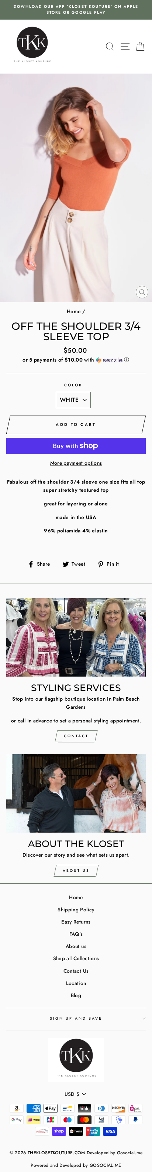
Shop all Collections (76, 958)
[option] (76, 10)
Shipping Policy (76, 909)
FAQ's (76, 934)
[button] (76, 359)
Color (73, 385)
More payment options (76, 463)
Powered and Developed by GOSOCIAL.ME (76, 1165)
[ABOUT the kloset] (76, 793)
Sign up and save (76, 1018)
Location (76, 983)
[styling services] (76, 637)
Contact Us (76, 971)
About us (76, 946)
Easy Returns (75, 921)
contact (76, 736)
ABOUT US (76, 870)
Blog (76, 995)
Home (73, 311)
